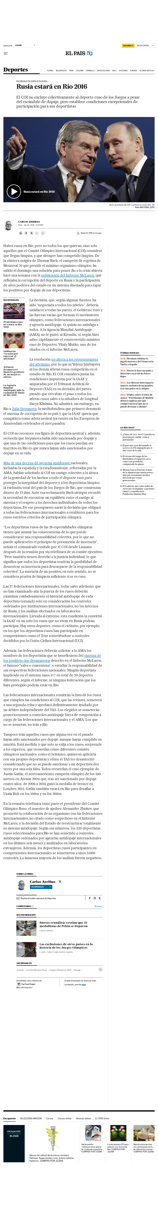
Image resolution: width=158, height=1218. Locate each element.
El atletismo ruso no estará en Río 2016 (13, 324)
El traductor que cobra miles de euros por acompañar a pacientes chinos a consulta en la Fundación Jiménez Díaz (138, 490)
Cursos (49, 1118)
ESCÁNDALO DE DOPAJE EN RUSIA (31, 81)
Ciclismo (79, 71)
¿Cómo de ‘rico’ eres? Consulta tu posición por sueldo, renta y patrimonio (138, 437)
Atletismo (123, 71)
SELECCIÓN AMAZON (31, 1118)
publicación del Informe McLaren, (68, 275)
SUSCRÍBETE (128, 46)
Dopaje (77, 970)
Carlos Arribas (29, 221)
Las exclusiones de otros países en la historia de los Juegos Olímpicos (66, 946)
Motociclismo (103, 71)
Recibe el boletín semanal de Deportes (38, 898)
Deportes (15, 70)
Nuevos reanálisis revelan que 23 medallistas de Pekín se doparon (64, 925)
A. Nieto (43, 952)
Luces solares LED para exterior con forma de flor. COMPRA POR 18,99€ (118, 1148)
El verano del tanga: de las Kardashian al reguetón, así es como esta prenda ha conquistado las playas (137, 460)
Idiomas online (83, 1118)
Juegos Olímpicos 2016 (60, 970)
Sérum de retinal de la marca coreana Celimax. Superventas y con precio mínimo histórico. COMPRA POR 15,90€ (51, 1158)
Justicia (20, 970)
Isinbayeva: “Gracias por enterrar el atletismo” (10, 355)
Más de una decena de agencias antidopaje (37, 463)
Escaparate (9, 1118)
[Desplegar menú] (5, 53)
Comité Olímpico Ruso (36, 970)
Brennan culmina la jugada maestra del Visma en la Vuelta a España (137, 361)
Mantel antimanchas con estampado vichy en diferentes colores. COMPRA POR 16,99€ (143, 1148)
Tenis (71, 71)
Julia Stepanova (24, 409)
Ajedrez (133, 71)
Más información (24, 987)
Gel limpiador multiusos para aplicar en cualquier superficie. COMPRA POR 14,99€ (91, 1148)
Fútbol (50, 71)
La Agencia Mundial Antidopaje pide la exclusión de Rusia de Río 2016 (13, 390)
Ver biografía (37, 887)
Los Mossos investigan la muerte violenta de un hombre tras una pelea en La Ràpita (137, 385)
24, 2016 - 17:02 (33, 225)
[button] (79, 159)
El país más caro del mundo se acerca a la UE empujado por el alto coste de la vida (137, 448)
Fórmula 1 (90, 71)
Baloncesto (61, 71)
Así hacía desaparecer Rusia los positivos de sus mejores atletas (13, 372)
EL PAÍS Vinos (102, 1118)
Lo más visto (127, 427)
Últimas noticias (146, 71)
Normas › (98, 906)
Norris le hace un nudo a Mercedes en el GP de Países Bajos (136, 373)
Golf (114, 71)
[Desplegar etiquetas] (100, 969)
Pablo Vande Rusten (56, 952)
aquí (84, 984)
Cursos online (64, 1118)
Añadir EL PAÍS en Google (91, 233)
